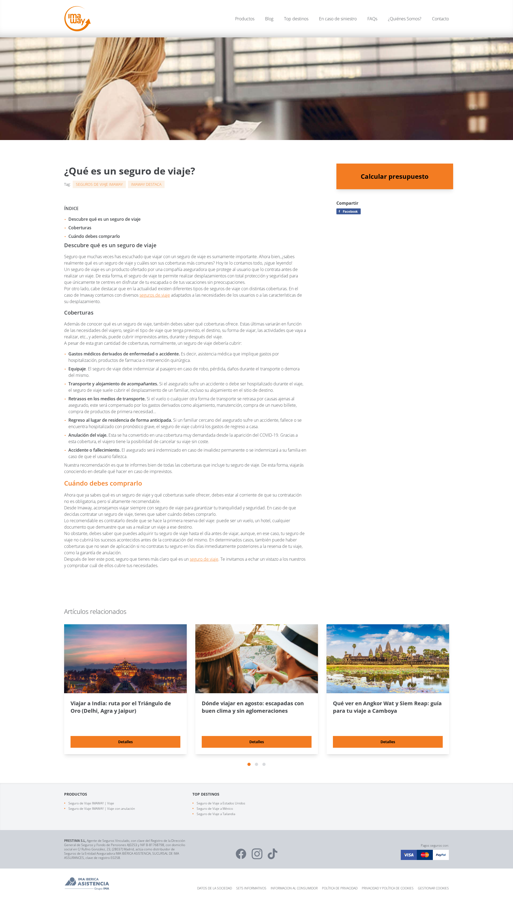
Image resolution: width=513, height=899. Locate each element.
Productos (244, 19)
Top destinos (296, 19)
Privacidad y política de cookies (388, 888)
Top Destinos (205, 794)
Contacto (440, 19)
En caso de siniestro (338, 19)
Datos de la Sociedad (214, 888)
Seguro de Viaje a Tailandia (216, 814)
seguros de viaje (154, 295)
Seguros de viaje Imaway (99, 184)
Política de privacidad (339, 888)
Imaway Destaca (146, 184)
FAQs (372, 19)
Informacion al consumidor (294, 888)
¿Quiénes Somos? (404, 19)
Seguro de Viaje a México (215, 808)
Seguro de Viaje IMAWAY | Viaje (91, 803)
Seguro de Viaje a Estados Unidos (221, 803)
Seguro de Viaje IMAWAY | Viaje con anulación (101, 808)
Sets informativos (251, 888)
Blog (269, 19)
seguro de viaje (204, 559)
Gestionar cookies (433, 888)
